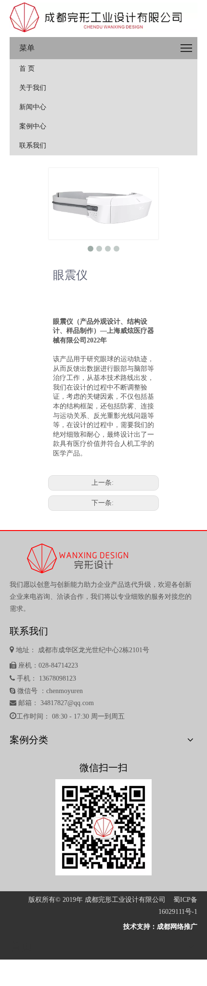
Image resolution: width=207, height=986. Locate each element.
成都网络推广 (177, 926)
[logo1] (103, 17)
